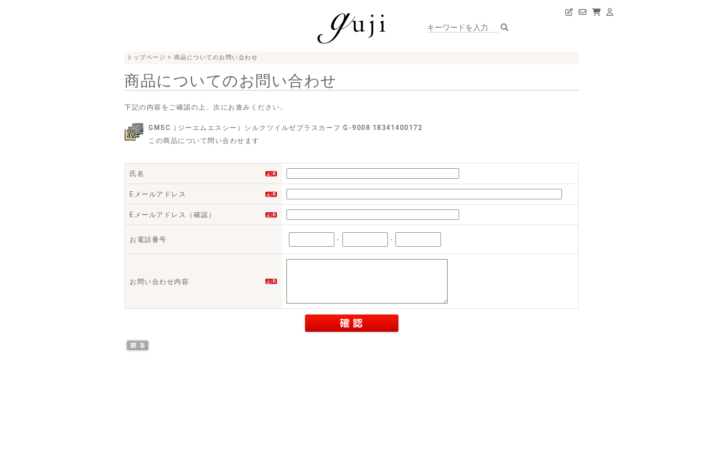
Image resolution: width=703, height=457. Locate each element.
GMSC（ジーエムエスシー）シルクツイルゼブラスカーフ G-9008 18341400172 (285, 127)
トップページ (146, 57)
